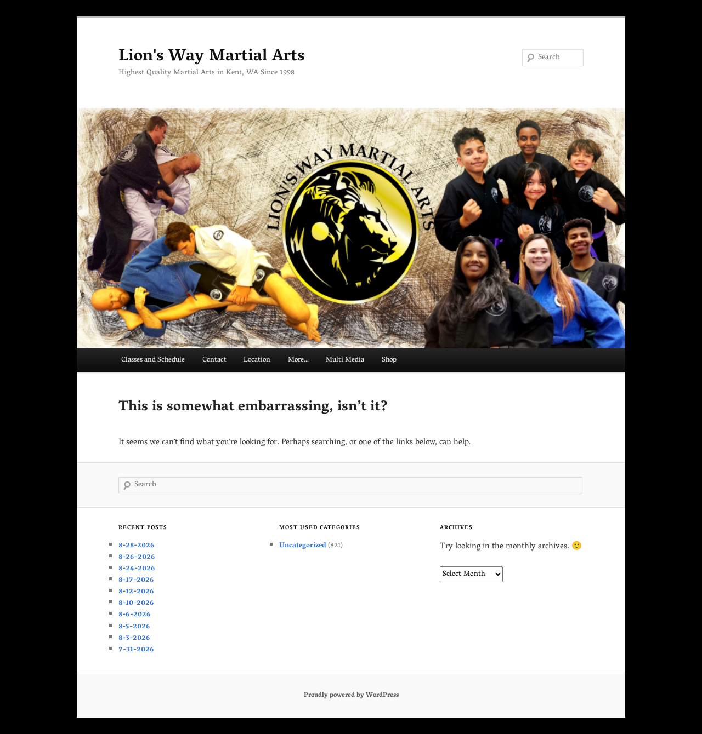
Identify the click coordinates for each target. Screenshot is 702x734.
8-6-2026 (134, 615)
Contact (214, 360)
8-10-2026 (136, 603)
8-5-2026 (134, 627)
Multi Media (345, 360)
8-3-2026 (134, 638)
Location (257, 360)
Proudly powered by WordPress (351, 695)
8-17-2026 (136, 580)
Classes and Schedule (153, 360)
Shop (389, 360)
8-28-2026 (136, 546)
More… (298, 360)
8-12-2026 (136, 592)
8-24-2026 (136, 569)
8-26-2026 (136, 557)
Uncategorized (302, 546)
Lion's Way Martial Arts (211, 57)
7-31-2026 (136, 650)
